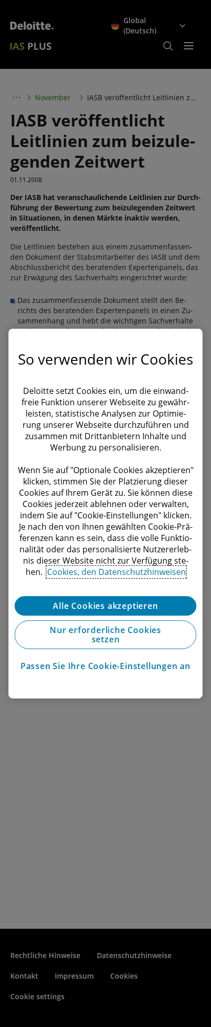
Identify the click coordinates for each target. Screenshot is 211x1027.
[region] (105, 514)
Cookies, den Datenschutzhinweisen (116, 572)
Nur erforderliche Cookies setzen (105, 634)
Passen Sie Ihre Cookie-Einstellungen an (105, 666)
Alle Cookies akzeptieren (105, 605)
